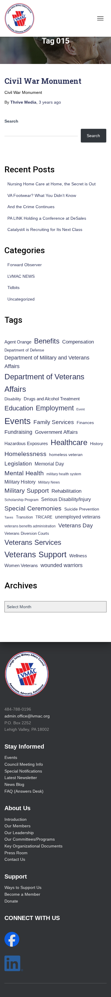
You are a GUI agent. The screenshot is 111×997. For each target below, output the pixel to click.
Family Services (53, 422)
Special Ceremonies (33, 508)
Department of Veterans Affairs (44, 383)
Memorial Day (49, 463)
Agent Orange (17, 342)
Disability (12, 398)
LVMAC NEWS (21, 276)
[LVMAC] (21, 18)
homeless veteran (66, 454)
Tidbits (13, 287)
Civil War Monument (42, 81)
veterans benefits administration (30, 526)
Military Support (26, 490)
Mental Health (24, 473)
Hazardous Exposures (26, 443)
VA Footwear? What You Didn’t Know (41, 195)
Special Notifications (23, 771)
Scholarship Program (21, 500)
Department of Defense (24, 350)
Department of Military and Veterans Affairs (46, 362)
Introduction (15, 819)
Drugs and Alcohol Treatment (52, 398)
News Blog (14, 784)
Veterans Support (35, 554)
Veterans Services (32, 542)
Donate (11, 901)
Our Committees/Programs (29, 839)
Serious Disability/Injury (66, 499)
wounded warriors (62, 565)
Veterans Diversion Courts (26, 533)
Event (80, 409)
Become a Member (22, 894)
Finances (85, 422)
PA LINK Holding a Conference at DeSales (46, 218)
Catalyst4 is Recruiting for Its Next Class (44, 229)
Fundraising (18, 432)
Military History (20, 481)
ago (50, 102)
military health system (63, 474)
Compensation (78, 342)
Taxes (8, 517)
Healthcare (69, 442)
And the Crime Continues (30, 206)
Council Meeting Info (23, 764)
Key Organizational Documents (33, 846)
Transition (24, 517)
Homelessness (25, 453)
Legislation (18, 463)
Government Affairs (56, 432)
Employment (55, 408)
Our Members (17, 825)
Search (11, 121)
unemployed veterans (77, 516)
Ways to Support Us (22, 887)
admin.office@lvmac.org (27, 716)
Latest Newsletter (20, 777)
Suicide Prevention (81, 509)
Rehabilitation (66, 491)
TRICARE (44, 517)
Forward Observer (24, 264)
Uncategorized (21, 299)
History (96, 443)
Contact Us (14, 859)
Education (18, 408)
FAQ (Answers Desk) (24, 791)
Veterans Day (75, 525)
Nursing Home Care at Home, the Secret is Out (51, 184)
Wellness (78, 555)
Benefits (46, 341)
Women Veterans (21, 565)
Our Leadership (19, 832)
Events (17, 421)
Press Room (16, 852)
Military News (49, 482)
